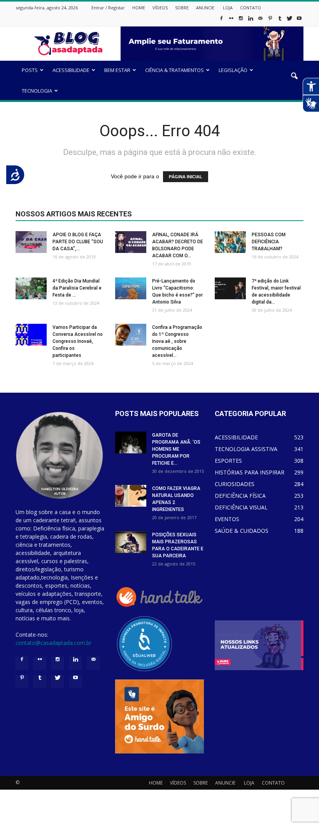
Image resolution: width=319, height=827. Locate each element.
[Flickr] (231, 20)
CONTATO (250, 8)
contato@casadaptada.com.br (53, 642)
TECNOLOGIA (37, 90)
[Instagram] (241, 20)
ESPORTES (228, 460)
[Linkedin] (250, 20)
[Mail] (260, 20)
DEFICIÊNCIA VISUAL (241, 507)
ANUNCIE (205, 8)
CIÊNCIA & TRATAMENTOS (174, 70)
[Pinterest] (270, 20)
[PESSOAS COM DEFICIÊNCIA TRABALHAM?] (230, 242)
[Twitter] (289, 20)
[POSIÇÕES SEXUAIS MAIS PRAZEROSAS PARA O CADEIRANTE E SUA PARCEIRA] (130, 542)
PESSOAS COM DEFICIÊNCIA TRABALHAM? (269, 241)
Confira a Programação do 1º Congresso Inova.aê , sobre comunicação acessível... (177, 341)
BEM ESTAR (117, 70)
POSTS (30, 70)
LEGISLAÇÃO (233, 70)
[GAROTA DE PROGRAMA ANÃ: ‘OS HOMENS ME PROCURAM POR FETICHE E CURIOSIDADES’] (130, 442)
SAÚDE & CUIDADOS (241, 530)
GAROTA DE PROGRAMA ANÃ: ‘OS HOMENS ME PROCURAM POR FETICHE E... (176, 449)
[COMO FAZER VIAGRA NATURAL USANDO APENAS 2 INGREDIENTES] (130, 496)
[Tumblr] (279, 20)
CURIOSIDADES (234, 484)
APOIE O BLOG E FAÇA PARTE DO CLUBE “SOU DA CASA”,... (78, 241)
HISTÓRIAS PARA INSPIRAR (249, 472)
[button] (294, 81)
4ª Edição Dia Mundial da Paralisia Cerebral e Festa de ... (77, 288)
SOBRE (182, 8)
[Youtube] (299, 20)
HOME (138, 8)
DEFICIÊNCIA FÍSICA (240, 495)
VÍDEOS (160, 8)
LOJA (228, 8)
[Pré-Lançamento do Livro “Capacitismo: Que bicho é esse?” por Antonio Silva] (130, 288)
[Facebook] (221, 20)
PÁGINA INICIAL (185, 176)
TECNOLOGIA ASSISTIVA (246, 449)
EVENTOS (227, 519)
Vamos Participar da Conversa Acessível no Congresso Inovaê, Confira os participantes (78, 341)
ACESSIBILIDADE (71, 70)
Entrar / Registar (108, 8)
